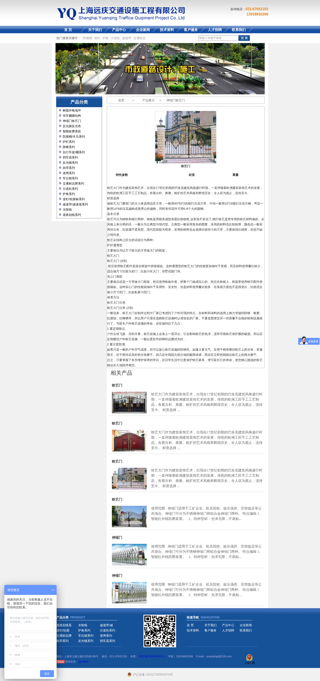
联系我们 (239, 30)
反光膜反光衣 (72, 126)
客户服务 (191, 30)
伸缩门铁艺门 (72, 121)
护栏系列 (69, 141)
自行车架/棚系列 (74, 152)
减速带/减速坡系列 (75, 204)
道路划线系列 (72, 214)
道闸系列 (69, 173)
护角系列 (69, 194)
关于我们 (95, 30)
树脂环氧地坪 (72, 110)
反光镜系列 (70, 162)
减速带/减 (106, 625)
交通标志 (139, 38)
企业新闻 (143, 30)
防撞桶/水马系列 (74, 136)
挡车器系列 (70, 157)
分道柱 (115, 38)
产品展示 (148, 100)
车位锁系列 (70, 178)
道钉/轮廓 (62, 630)
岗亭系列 (69, 168)
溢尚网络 (83, 661)
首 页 (68, 30)
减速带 (126, 38)
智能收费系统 (72, 131)
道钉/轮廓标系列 (74, 199)
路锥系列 (69, 147)
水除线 (67, 209)
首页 (121, 100)
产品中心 (119, 30)
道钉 (97, 38)
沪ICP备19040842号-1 (151, 656)
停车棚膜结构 (72, 115)
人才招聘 (215, 30)
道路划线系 (64, 625)
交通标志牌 (64, 635)
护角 (106, 38)
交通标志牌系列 (73, 183)
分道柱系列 (70, 188)
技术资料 (167, 30)
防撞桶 (87, 38)
